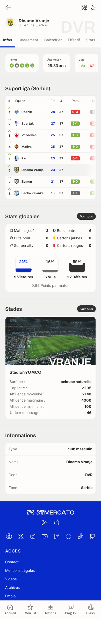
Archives (12, 587)
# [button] (9, 101)
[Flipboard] (56, 536)
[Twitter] (21, 536)
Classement (28, 40)
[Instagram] (33, 536)
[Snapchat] (68, 536)
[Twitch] (92, 536)
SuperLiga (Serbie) (33, 25)
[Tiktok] (80, 536)
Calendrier (53, 40)
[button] (30, 101)
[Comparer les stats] (84, 8)
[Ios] (56, 522)
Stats (90, 40)
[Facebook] (9, 536)
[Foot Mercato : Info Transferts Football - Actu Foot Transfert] (50, 512)
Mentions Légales (20, 570)
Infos (7, 40)
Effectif (74, 40)
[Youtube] (44, 536)
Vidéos (11, 579)
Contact (12, 562)
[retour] (8, 7)
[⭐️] (93, 8)
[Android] (44, 522)
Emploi (10, 596)
